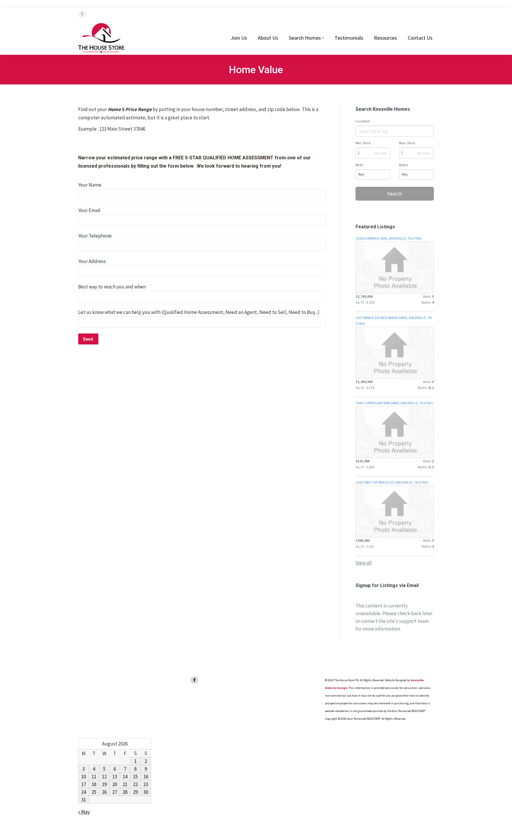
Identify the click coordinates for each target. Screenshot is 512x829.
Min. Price (363, 143)
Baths (403, 165)
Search (394, 193)
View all (364, 562)
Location (363, 121)
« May (84, 812)
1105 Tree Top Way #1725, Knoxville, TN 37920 (392, 482)
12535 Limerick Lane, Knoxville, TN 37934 (388, 238)
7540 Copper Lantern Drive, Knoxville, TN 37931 (394, 403)
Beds (359, 165)
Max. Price (407, 143)
